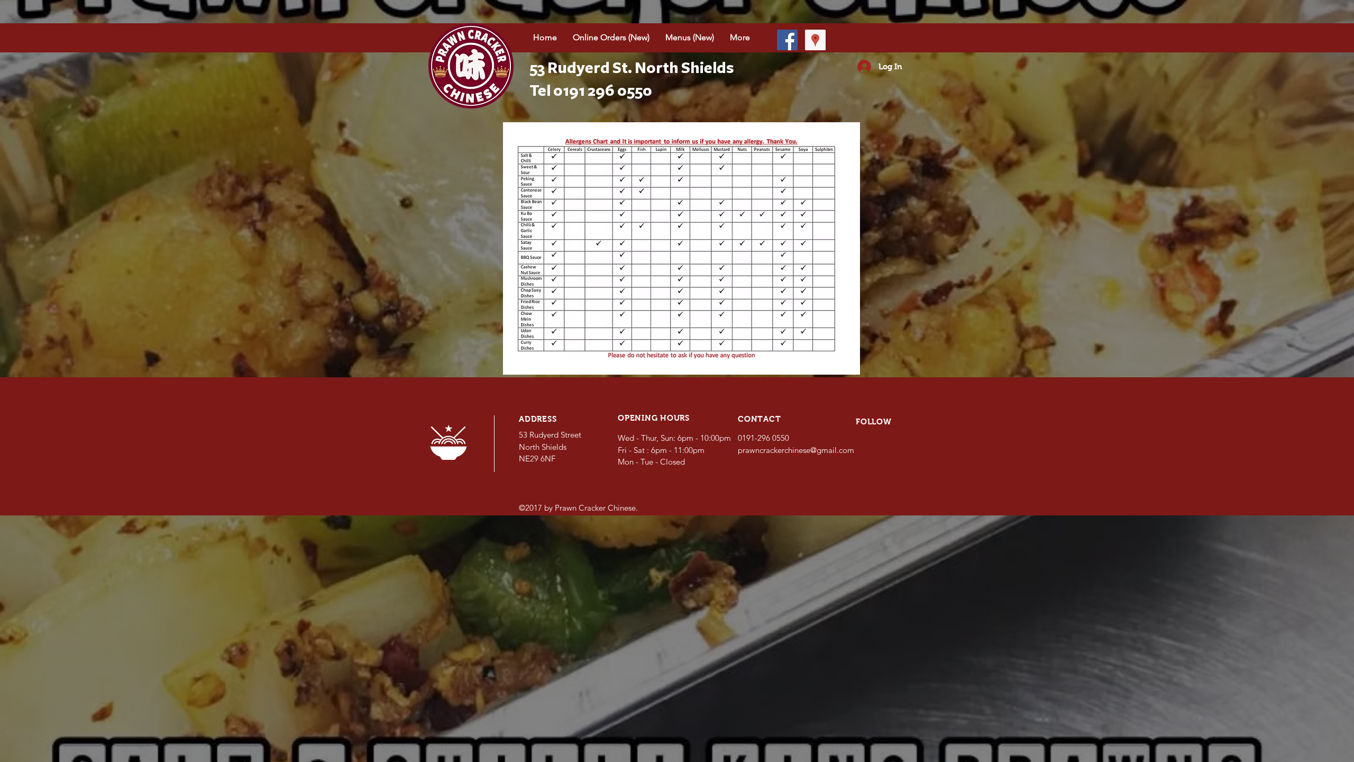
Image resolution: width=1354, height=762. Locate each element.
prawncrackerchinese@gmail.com (796, 450)
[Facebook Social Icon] (787, 40)
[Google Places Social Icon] (815, 40)
